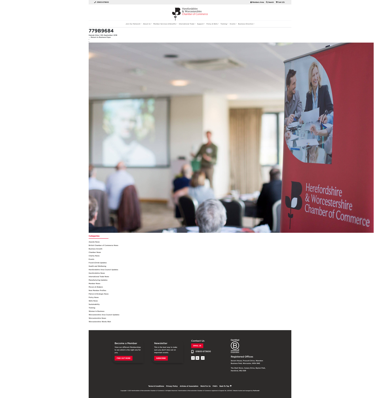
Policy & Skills (212, 24)
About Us (147, 24)
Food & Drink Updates (98, 263)
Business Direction (245, 24)
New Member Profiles (97, 290)
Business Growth (95, 249)
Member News (94, 283)
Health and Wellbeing (97, 266)
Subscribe (161, 358)
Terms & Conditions (156, 386)
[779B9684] (231, 232)
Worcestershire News (97, 318)
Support (200, 24)
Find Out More (123, 358)
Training (223, 24)
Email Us (197, 346)
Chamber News (95, 252)
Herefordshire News (97, 273)
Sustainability (94, 304)
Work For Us (205, 386)
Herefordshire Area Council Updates (103, 270)
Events (232, 24)
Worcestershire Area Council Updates (104, 315)
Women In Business (96, 311)
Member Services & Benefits (164, 24)
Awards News (94, 242)
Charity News (94, 256)
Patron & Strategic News (99, 294)
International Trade (186, 24)
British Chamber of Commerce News (103, 245)
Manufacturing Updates (98, 280)
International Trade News (99, 277)
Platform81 (256, 390)
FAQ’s (215, 386)
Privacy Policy (172, 386)
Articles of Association (189, 386)
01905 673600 (103, 2)
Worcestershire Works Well (100, 322)
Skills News (93, 301)
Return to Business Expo (100, 37)
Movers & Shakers (96, 287)
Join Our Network (133, 24)
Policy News (94, 297)
